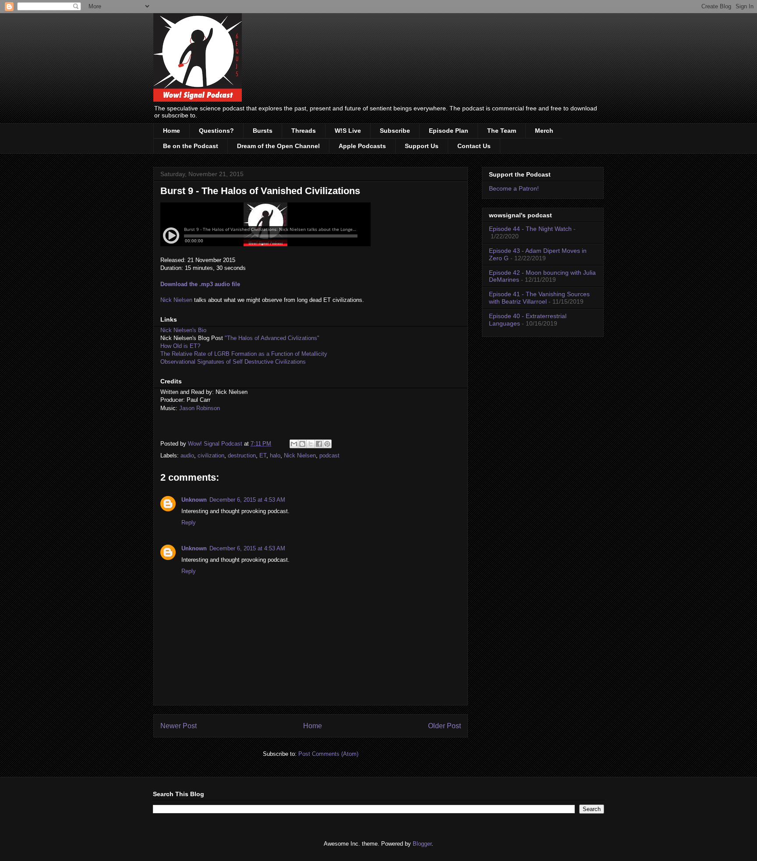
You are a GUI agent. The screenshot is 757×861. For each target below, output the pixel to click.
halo (275, 455)
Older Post (444, 726)
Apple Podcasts (362, 145)
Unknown (194, 499)
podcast (329, 455)
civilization (211, 455)
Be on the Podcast (190, 145)
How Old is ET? (180, 346)
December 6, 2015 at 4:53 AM (247, 499)
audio (187, 455)
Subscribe (395, 130)
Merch (544, 130)
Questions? (216, 130)
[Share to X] (310, 443)
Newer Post (178, 726)
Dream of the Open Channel (278, 145)
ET (262, 455)
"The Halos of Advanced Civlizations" (272, 338)
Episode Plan (448, 130)
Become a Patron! (514, 188)
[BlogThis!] (302, 443)
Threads (303, 130)
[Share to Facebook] (319, 443)
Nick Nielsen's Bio (183, 330)
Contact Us (474, 145)
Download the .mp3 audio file (200, 284)
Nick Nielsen (176, 300)
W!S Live (348, 130)
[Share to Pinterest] (327, 443)
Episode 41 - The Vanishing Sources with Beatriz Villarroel (539, 298)
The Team (501, 130)
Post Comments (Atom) (328, 754)
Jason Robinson (199, 408)
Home (171, 130)
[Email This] (294, 443)
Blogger (422, 843)
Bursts (262, 130)
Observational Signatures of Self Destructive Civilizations (233, 361)
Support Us (422, 145)
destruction (242, 455)
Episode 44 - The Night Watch (530, 228)
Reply (188, 522)
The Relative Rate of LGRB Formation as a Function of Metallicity (243, 354)
